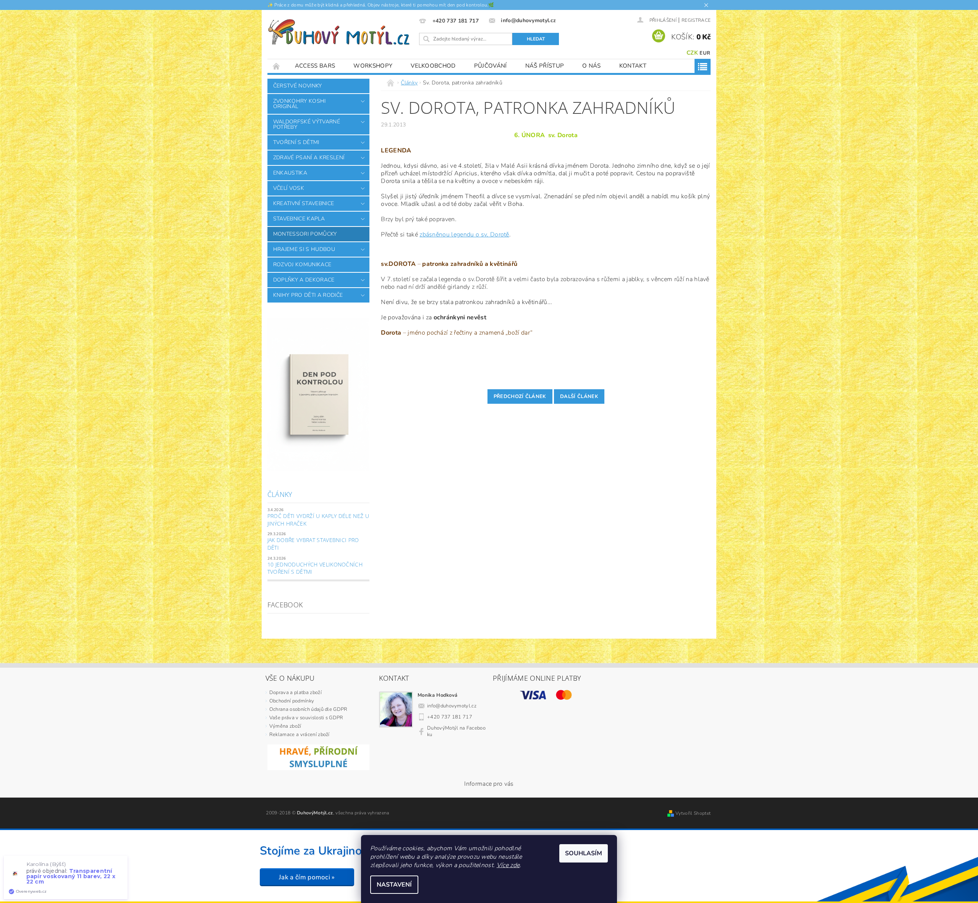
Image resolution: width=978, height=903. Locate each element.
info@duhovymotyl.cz (451, 705)
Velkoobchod (433, 66)
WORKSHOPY (372, 66)
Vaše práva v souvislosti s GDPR (306, 717)
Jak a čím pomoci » (307, 877)
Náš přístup (544, 66)
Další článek (579, 396)
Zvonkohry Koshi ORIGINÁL (299, 103)
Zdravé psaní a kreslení (308, 157)
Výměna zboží (285, 726)
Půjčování (490, 66)
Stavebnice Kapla (299, 218)
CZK (692, 53)
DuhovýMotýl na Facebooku (456, 731)
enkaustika (290, 172)
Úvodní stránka (276, 66)
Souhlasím (583, 853)
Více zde (508, 865)
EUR (704, 53)
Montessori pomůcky (305, 234)
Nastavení (394, 884)
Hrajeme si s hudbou (304, 249)
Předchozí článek (520, 396)
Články (280, 494)
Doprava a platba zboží (295, 692)
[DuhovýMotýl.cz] (339, 32)
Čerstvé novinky (297, 85)
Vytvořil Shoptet (693, 813)
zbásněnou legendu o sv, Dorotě (464, 234)
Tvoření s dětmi (296, 142)
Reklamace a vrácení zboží (299, 734)
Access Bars (315, 66)
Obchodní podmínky (291, 700)
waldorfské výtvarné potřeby (306, 124)
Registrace (696, 20)
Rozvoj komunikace (302, 264)
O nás (591, 66)
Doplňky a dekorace (304, 279)
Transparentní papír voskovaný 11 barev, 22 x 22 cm (71, 876)
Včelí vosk (288, 188)
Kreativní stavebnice (303, 203)
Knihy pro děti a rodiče (308, 295)
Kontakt (632, 66)
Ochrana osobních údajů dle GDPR (308, 709)
